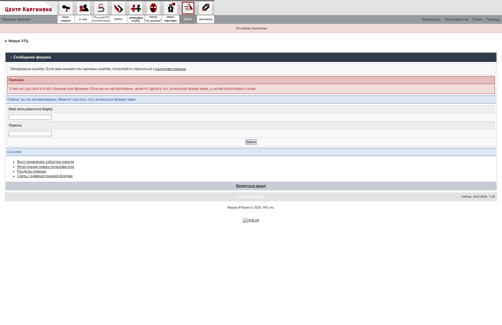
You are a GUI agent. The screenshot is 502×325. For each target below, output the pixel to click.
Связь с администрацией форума (45, 176)
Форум (232, 207)
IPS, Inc (268, 207)
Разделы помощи (31, 171)
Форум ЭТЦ (18, 41)
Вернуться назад (251, 186)
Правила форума (16, 19)
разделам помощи (170, 69)
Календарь (431, 19)
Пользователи (456, 19)
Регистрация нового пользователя (45, 167)
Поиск (477, 19)
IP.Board (244, 207)
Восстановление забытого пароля (45, 162)
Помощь (493, 19)
